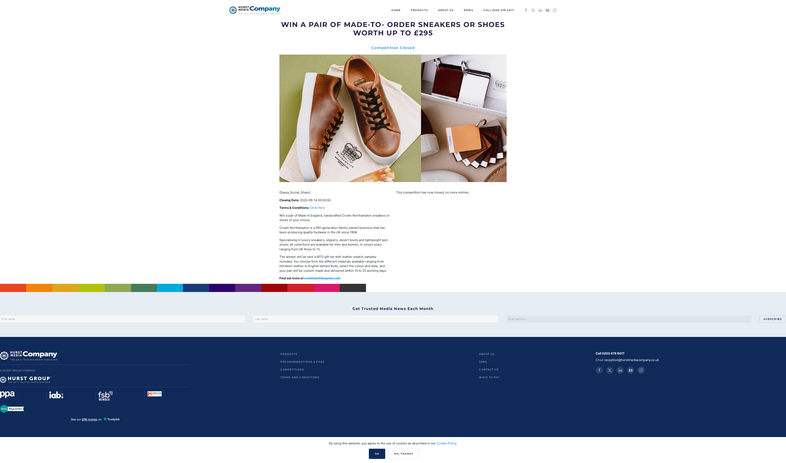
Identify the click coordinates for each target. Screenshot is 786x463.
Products (288, 354)
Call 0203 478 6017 (498, 10)
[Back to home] (254, 10)
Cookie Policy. (447, 443)
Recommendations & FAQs (302, 361)
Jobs (483, 361)
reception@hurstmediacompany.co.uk (631, 360)
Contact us (489, 369)
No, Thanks (403, 453)
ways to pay (489, 377)
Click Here (317, 208)
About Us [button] (446, 10)
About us (487, 354)
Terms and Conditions (299, 377)
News (468, 10)
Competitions (292, 369)
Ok (377, 453)
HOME (396, 10)
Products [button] (419, 10)
